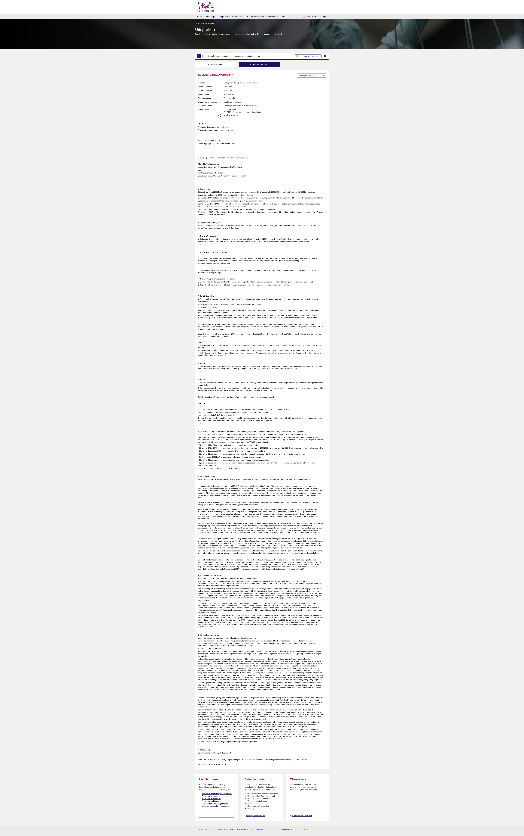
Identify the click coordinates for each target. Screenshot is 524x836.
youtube (324, 829)
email (297, 829)
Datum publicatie (205, 90)
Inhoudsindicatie (205, 106)
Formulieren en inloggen (316, 16)
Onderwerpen (211, 16)
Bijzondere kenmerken (207, 102)
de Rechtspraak (257, 16)
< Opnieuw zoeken (215, 64)
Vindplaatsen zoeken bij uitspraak (215, 804)
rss (294, 829)
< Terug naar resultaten (259, 64)
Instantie (201, 83)
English (201, 829)
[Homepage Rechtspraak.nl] (205, 6)
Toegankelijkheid (229, 829)
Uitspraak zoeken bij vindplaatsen (215, 806)
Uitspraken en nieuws (228, 16)
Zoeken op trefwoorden (211, 796)
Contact (284, 16)
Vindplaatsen (203, 110)
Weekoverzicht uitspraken (302, 816)
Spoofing (239, 829)
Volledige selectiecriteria (255, 816)
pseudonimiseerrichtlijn (251, 56)
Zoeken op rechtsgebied (211, 801)
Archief (253, 829)
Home (199, 16)
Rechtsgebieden (204, 98)
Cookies (220, 829)
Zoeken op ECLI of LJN (211, 799)
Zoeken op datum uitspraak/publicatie (217, 794)
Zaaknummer (203, 94)
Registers (244, 16)
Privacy (214, 829)
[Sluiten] (325, 56)
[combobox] (311, 75)
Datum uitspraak (205, 87)
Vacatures (246, 829)
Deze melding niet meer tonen (308, 56)
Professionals (272, 16)
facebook (314, 829)
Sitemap (207, 829)
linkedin (321, 829)
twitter (310, 829)
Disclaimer (259, 829)
